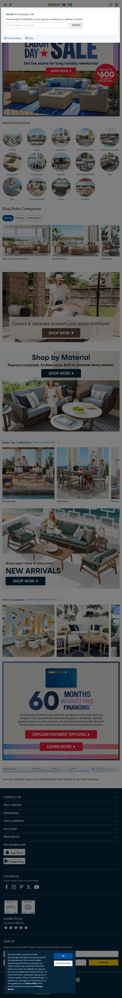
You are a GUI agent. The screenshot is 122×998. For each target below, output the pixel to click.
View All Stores (14, 38)
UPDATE (76, 25)
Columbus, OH (26, 14)
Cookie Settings (63, 963)
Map (31, 38)
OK (63, 956)
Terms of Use (31, 983)
